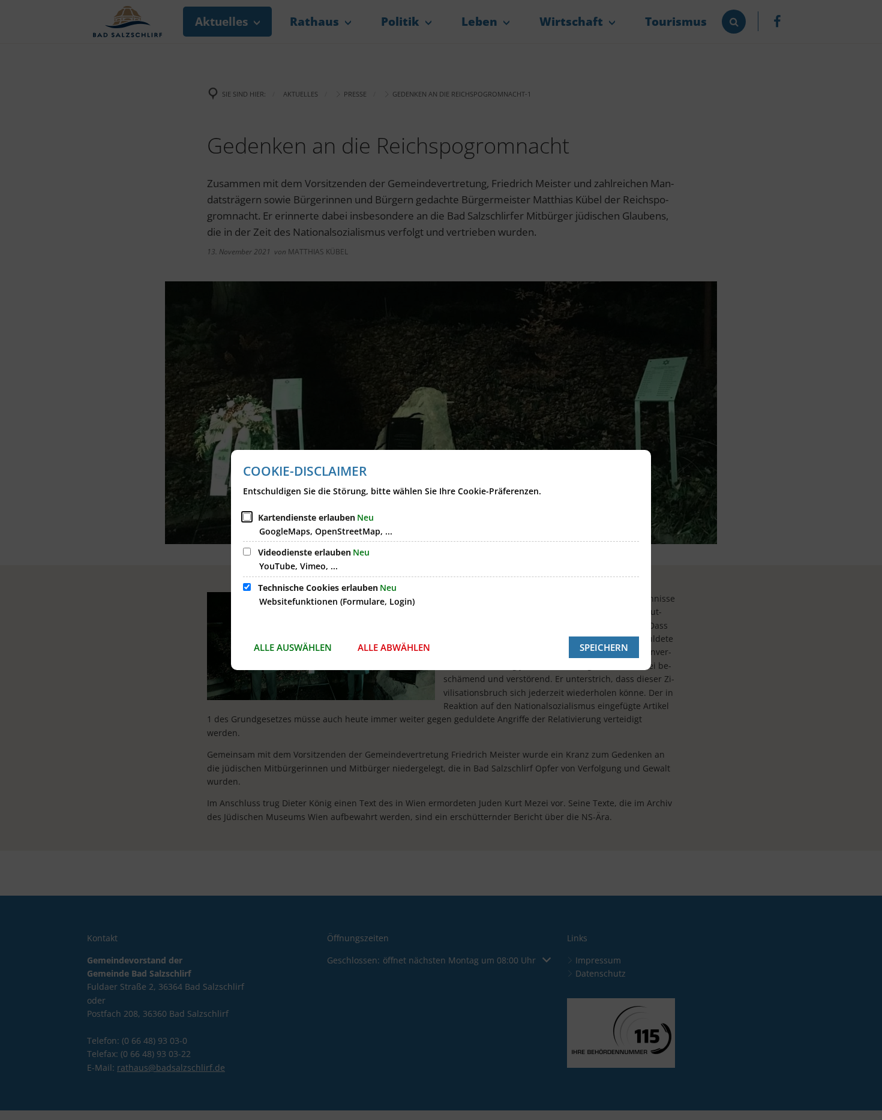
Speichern (604, 647)
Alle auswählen (293, 647)
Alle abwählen (394, 647)
